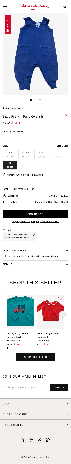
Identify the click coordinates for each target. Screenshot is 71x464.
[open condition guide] (33, 189)
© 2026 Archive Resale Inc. (35, 457)
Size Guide (62, 145)
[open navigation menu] (5, 7)
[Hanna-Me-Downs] (35, 7)
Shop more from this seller (17, 238)
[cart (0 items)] (59, 6)
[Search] (65, 7)
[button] (65, 116)
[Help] (34, 236)
